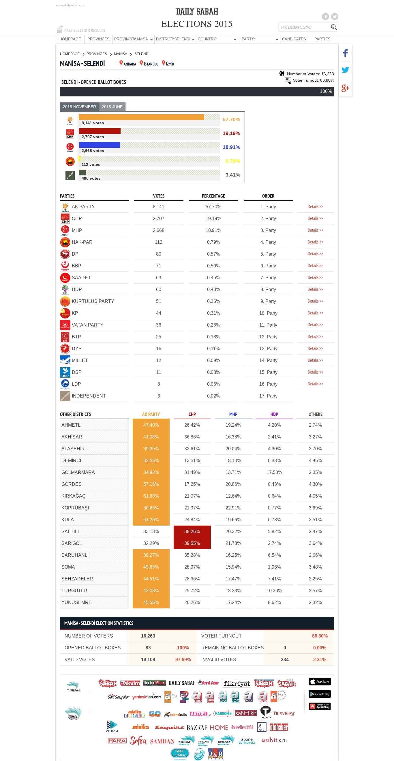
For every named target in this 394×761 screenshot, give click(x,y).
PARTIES (322, 39)
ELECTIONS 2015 (197, 23)
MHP (233, 415)
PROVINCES (98, 39)
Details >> (315, 207)
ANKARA (130, 64)
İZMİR (170, 64)
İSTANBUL (151, 64)
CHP (192, 415)
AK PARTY (151, 415)
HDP (274, 415)
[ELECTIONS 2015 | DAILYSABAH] (197, 12)
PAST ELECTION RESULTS (84, 30)
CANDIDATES (294, 39)
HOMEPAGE (70, 39)
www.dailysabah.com (70, 5)
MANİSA (121, 54)
